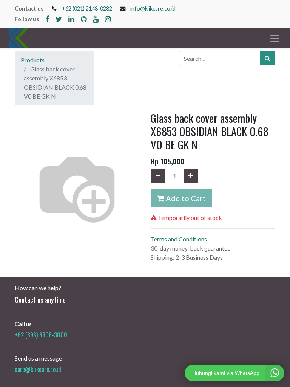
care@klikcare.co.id (38, 369)
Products (33, 59)
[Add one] (191, 176)
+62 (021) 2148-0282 (87, 8)
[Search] (267, 58)
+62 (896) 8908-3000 (41, 334)
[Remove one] (158, 176)
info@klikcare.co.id (153, 8)
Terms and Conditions (179, 239)
